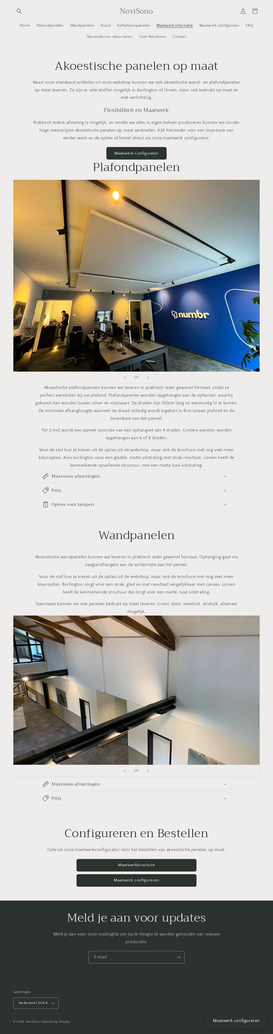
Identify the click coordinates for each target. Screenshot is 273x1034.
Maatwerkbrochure (136, 865)
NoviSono (33, 1021)
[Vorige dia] (125, 378)
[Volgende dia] (148, 378)
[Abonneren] (178, 957)
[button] (19, 11)
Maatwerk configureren (136, 880)
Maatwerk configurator (136, 153)
